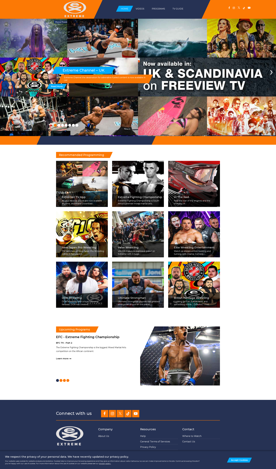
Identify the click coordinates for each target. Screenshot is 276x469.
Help (143, 436)
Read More (57, 86)
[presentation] (4, 71)
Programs (158, 8)
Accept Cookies (239, 460)
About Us (103, 436)
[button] (55, 125)
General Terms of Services (155, 441)
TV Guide (177, 8)
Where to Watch (192, 436)
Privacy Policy (148, 447)
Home (124, 8)
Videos (140, 8)
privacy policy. (105, 463)
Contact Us (188, 441)
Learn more (62, 358)
